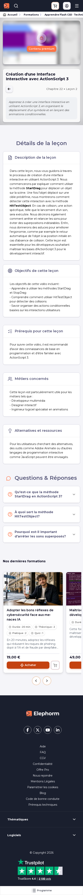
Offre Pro (42, 769)
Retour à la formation (9, 88)
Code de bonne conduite (42, 799)
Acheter (30, 665)
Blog (43, 793)
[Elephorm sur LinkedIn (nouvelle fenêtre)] (58, 730)
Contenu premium (41, 48)
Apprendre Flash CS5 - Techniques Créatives (62, 14)
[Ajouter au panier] (55, 665)
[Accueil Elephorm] (42, 713)
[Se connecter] (67, 6)
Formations (31, 14)
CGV (43, 758)
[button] (36, 681)
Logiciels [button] (14, 835)
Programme (44, 890)
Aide (43, 746)
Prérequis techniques (42, 804)
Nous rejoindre (43, 775)
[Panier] (55, 6)
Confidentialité (43, 764)
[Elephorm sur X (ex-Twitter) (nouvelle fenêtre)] (38, 730)
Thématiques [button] (17, 819)
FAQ (43, 752)
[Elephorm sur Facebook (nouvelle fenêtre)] (27, 730)
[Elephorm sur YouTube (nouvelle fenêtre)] (48, 730)
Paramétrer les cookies (42, 787)
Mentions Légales (43, 781)
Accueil (12, 14)
